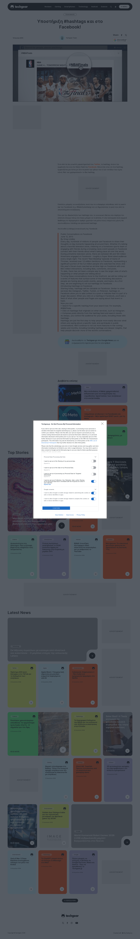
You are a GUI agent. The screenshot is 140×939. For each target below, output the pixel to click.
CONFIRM (56, 508)
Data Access (70, 515)
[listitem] (70, 457)
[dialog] (70, 469)
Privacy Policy (81, 515)
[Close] (103, 424)
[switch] (93, 461)
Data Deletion (59, 515)
